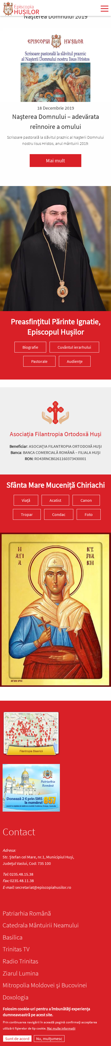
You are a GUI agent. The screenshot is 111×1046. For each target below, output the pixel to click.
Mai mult (55, 160)
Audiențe (75, 361)
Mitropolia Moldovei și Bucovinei (45, 985)
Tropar (27, 514)
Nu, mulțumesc (49, 1038)
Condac (58, 514)
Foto (89, 514)
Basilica (12, 937)
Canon (86, 500)
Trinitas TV (16, 949)
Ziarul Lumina (20, 973)
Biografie (30, 347)
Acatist (55, 500)
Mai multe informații (61, 1028)
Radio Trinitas (20, 961)
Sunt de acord (17, 1038)
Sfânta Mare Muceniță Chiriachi (55, 485)
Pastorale (39, 361)
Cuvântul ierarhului (74, 347)
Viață (26, 500)
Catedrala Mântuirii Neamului (41, 925)
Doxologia (15, 997)
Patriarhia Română (27, 913)
